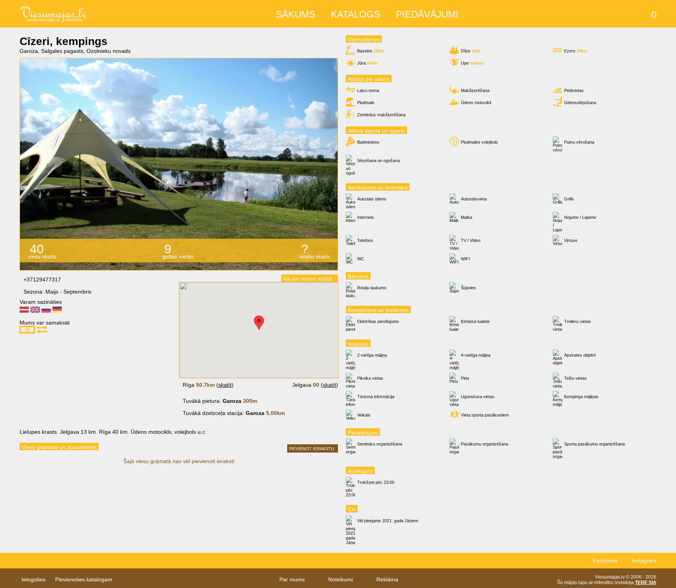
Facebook (605, 560)
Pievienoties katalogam (83, 579)
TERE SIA (645, 582)
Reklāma (387, 579)
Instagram (643, 560)
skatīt (225, 385)
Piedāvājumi (427, 14)
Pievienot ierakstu (311, 448)
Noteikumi (340, 579)
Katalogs (355, 14)
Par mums (292, 579)
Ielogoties (33, 579)
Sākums (295, 14)
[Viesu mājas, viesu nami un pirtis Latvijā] (53, 13)
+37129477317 (42, 279)
